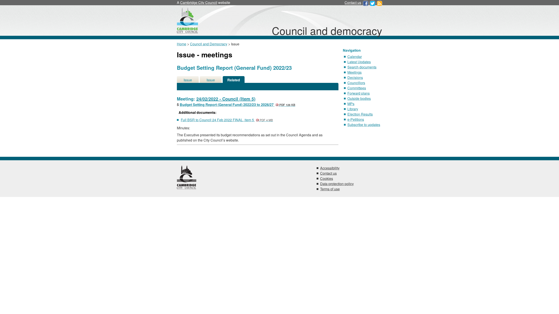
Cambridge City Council (198, 2)
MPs (350, 103)
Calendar (354, 56)
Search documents (361, 67)
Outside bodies (359, 98)
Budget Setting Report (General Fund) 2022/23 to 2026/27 (237, 104)
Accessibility (330, 168)
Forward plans (358, 93)
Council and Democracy (208, 43)
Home (181, 43)
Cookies (326, 178)
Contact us (353, 2)
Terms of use (330, 188)
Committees (356, 87)
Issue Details (187, 80)
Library (352, 108)
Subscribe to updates (363, 124)
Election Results (360, 114)
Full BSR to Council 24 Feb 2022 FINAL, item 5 (227, 119)
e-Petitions (355, 119)
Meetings (354, 72)
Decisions (355, 77)
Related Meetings (233, 80)
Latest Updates (359, 61)
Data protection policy (337, 183)
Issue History (210, 80)
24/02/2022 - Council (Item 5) (225, 99)
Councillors (356, 82)
